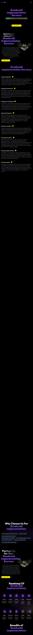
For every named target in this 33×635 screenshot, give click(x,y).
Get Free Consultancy (16, 25)
